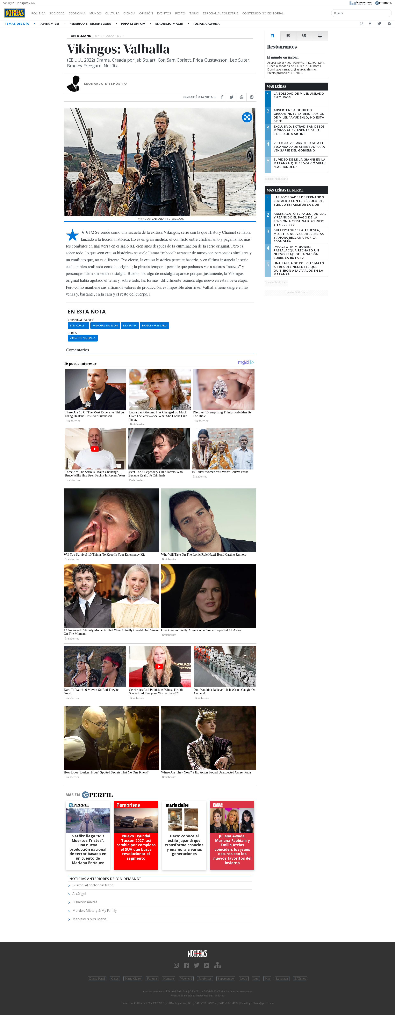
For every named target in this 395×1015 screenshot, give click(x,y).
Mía (267, 978)
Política (38, 13)
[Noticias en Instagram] (361, 24)
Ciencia (129, 13)
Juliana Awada (206, 23)
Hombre (168, 978)
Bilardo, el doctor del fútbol (93, 885)
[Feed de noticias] (389, 24)
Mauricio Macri (169, 23)
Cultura (112, 13)
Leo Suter (130, 325)
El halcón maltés (84, 902)
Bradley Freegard (154, 325)
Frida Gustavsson (105, 325)
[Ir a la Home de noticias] (197, 953)
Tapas (194, 13)
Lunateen (282, 978)
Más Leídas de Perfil (285, 190)
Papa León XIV (133, 23)
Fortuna (152, 978)
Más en (72, 794)
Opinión (146, 13)
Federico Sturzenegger (91, 23)
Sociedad (57, 13)
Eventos (164, 13)
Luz (255, 978)
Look (243, 978)
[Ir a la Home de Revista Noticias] (14, 13)
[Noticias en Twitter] (379, 24)
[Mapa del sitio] (217, 965)
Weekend (186, 978)
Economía (77, 13)
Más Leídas (276, 86)
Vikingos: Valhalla (82, 338)
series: (73, 333)
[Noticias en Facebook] (370, 24)
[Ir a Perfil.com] (383, 2)
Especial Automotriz (220, 13)
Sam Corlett (78, 325)
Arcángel (79, 893)
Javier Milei (49, 23)
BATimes (300, 978)
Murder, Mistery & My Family (94, 910)
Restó (180, 13)
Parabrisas (205, 978)
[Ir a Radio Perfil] (361, 2)
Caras (114, 978)
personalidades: (81, 320)
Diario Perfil (97, 978)
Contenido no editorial (262, 13)
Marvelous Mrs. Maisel (89, 919)
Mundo (95, 13)
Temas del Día (17, 23)
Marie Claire (133, 978)
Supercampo (226, 978)
